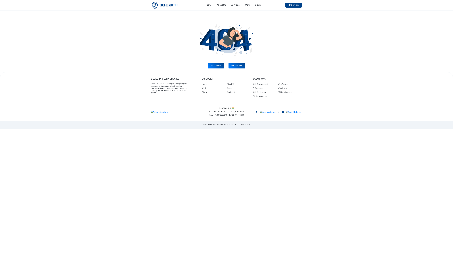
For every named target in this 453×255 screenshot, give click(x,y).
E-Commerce (258, 88)
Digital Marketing (260, 96)
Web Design (282, 84)
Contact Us (231, 92)
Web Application (259, 92)
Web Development (260, 84)
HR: (236, 115)
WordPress (282, 88)
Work (247, 5)
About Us (221, 5)
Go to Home (216, 65)
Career (229, 88)
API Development (285, 92)
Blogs (258, 5)
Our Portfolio (236, 65)
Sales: (218, 115)
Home (209, 5)
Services (235, 5)
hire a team (293, 5)
